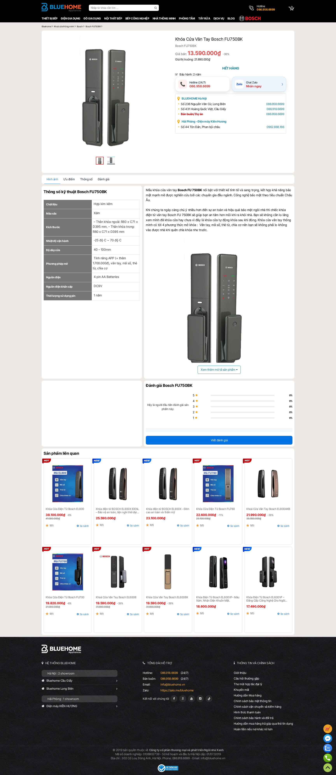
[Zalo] (327, 749)
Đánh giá (103, 179)
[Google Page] (182, 698)
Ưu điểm (69, 179)
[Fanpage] (174, 698)
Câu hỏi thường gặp (246, 678)
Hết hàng (230, 68)
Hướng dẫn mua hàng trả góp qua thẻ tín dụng (263, 723)
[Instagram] (200, 698)
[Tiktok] (209, 698)
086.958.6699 (275, 104)
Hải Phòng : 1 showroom (63, 699)
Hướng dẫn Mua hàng (247, 695)
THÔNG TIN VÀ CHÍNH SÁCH (255, 663)
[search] (156, 8)
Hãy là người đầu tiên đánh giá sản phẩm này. (167, 407)
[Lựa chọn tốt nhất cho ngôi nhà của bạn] (61, 8)
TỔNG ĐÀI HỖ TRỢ (159, 663)
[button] (161, 39)
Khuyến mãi (241, 690)
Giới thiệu (240, 673)
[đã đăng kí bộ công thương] (168, 771)
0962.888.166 (275, 127)
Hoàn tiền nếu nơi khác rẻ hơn (253, 729)
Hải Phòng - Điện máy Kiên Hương (204, 121)
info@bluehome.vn (172, 684)
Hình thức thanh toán (247, 712)
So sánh (84, 525)
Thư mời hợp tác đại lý (248, 684)
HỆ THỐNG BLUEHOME (60, 663)
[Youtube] (191, 698)
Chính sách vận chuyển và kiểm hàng (257, 706)
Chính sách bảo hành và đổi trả (253, 718)
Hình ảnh (52, 179)
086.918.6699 (275, 109)
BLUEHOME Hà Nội (194, 98)
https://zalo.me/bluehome (177, 690)
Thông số (86, 179)
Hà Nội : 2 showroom (60, 673)
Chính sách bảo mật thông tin (252, 701)
